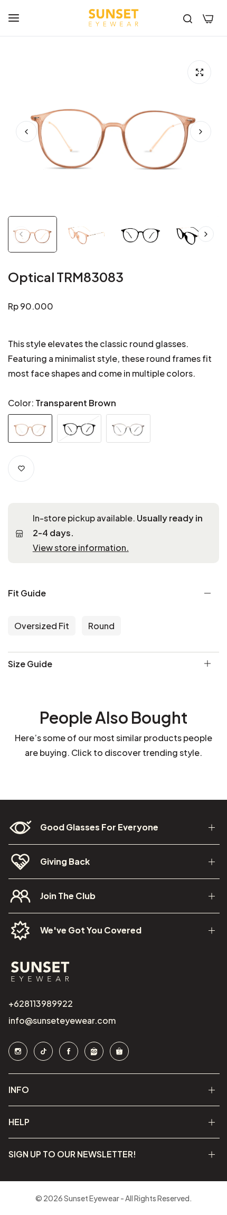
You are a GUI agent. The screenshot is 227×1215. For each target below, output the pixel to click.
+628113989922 (40, 1003)
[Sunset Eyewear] (113, 18)
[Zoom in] (199, 72)
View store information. (81, 547)
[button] (200, 131)
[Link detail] (17, 1051)
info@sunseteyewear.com (61, 1020)
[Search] (187, 18)
